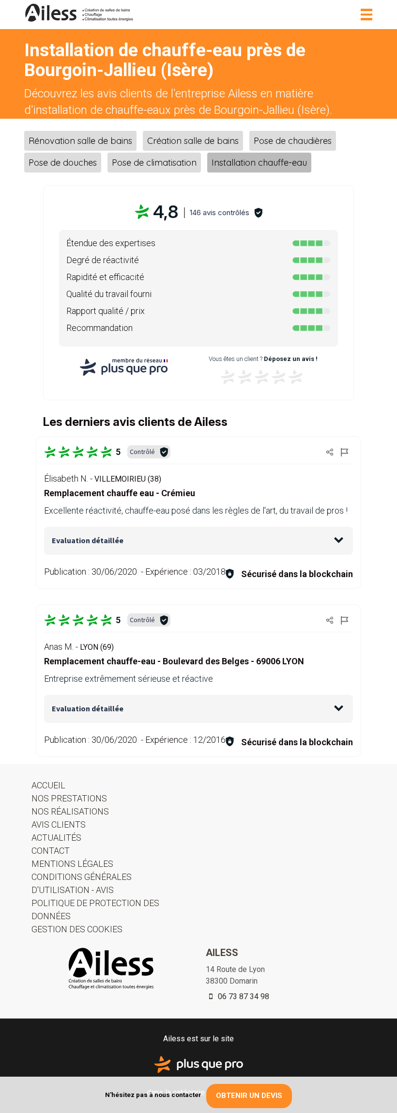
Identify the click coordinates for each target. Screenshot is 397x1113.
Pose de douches (63, 162)
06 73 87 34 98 (242, 996)
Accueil (48, 785)
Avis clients (58, 824)
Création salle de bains (193, 140)
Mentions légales (72, 864)
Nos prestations (69, 798)
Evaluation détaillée (87, 540)
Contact (50, 851)
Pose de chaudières (293, 140)
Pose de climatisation (154, 162)
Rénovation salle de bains (80, 140)
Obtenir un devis (249, 1095)
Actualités (56, 837)
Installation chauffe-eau (259, 162)
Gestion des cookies (76, 929)
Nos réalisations (70, 811)
